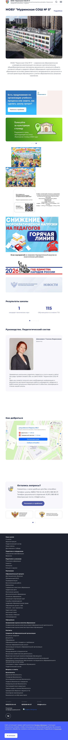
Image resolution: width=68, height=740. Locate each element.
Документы (9, 638)
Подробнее (58, 11)
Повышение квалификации (15, 553)
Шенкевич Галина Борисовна (48, 339)
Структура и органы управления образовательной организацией (27, 658)
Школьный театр (11, 612)
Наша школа (10, 537)
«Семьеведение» (11, 617)
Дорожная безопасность (14, 675)
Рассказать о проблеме (33, 503)
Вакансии (9, 556)
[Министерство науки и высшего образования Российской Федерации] (48, 514)
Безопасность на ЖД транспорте (16, 695)
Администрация (11, 541)
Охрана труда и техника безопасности (18, 688)
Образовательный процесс (15, 574)
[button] (56, 2)
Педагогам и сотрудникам (14, 551)
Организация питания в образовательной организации (24, 647)
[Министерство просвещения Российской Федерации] (19, 514)
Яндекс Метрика (40, 725)
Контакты (9, 630)
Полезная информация (13, 561)
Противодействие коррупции (16, 686)
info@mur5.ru (41, 704)
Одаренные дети (11, 589)
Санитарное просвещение (14, 693)
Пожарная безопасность (14, 677)
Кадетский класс (11, 610)
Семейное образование (13, 596)
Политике (57, 729)
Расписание (10, 571)
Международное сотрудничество (17, 651)
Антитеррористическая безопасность (18, 679)
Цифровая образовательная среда (17, 603)
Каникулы (9, 565)
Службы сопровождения (14, 601)
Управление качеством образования (18, 587)
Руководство (10, 649)
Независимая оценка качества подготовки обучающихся (24, 627)
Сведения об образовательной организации (21, 633)
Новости (8, 563)
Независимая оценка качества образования (20, 623)
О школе (8, 539)
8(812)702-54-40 (11, 704)
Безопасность (10, 672)
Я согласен (11, 735)
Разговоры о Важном (12, 614)
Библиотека (10, 585)
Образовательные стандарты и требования (20, 642)
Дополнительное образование (16, 594)
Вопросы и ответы (12, 669)
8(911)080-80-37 (27, 704)
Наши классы (10, 546)
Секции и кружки (11, 568)
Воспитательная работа (13, 583)
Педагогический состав (13, 544)
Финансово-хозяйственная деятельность (19, 653)
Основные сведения (12, 635)
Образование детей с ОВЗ (14, 605)
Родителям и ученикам (13, 559)
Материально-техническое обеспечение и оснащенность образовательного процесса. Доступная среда (31, 661)
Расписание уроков (12, 592)
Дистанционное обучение (14, 576)
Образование (10, 640)
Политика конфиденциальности (13, 709)
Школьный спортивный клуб (15, 599)
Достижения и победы (13, 548)
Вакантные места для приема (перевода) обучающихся (24, 656)
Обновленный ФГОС (12, 578)
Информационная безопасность (16, 684)
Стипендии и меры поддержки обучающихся (20, 664)
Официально (10, 620)
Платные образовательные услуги (17, 644)
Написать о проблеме (17, 109)
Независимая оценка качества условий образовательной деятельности (29, 625)
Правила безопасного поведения (17, 681)
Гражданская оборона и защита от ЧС (18, 690)
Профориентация (11, 580)
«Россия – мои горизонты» (14, 608)
